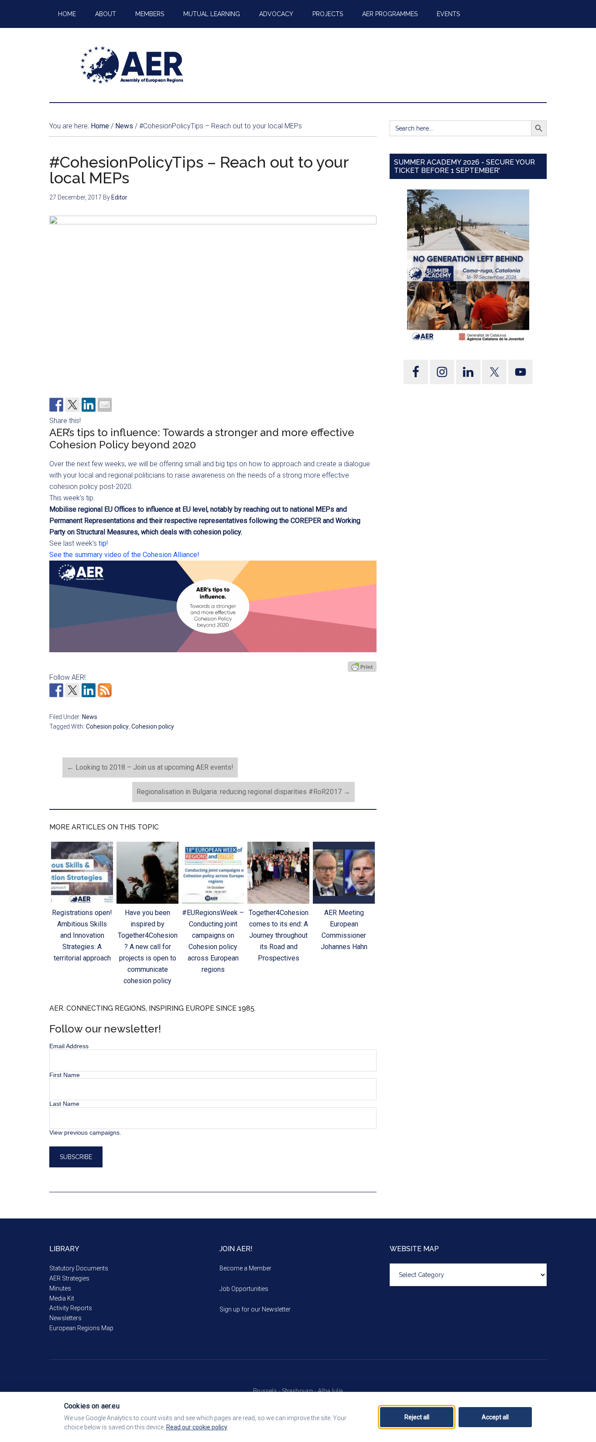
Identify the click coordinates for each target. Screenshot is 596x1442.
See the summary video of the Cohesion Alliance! (125, 555)
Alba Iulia (330, 1390)
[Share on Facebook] (56, 405)
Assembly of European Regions (132, 65)
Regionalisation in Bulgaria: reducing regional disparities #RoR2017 (243, 792)
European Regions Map (81, 1328)
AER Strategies (69, 1278)
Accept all (495, 1417)
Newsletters (65, 1318)
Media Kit (61, 1298)
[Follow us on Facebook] (56, 690)
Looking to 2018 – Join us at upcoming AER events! (150, 767)
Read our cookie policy (196, 1427)
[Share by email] (105, 405)
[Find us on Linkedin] (89, 690)
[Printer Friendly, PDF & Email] (362, 666)
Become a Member (245, 1268)
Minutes (60, 1288)
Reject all (416, 1417)
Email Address (69, 1046)
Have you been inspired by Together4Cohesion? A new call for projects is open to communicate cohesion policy (148, 947)
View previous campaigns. (85, 1132)
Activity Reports (70, 1307)
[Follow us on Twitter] (72, 690)
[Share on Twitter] (72, 405)
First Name (64, 1074)
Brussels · (267, 1390)
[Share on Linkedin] (89, 405)
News (89, 716)
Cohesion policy (107, 726)
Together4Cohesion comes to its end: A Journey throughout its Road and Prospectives (278, 935)
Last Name (64, 1103)
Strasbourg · (300, 1390)
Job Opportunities (243, 1288)
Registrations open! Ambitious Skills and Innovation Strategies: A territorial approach (82, 935)
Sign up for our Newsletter (255, 1309)
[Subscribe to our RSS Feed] (105, 690)
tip (101, 543)
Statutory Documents (78, 1268)
